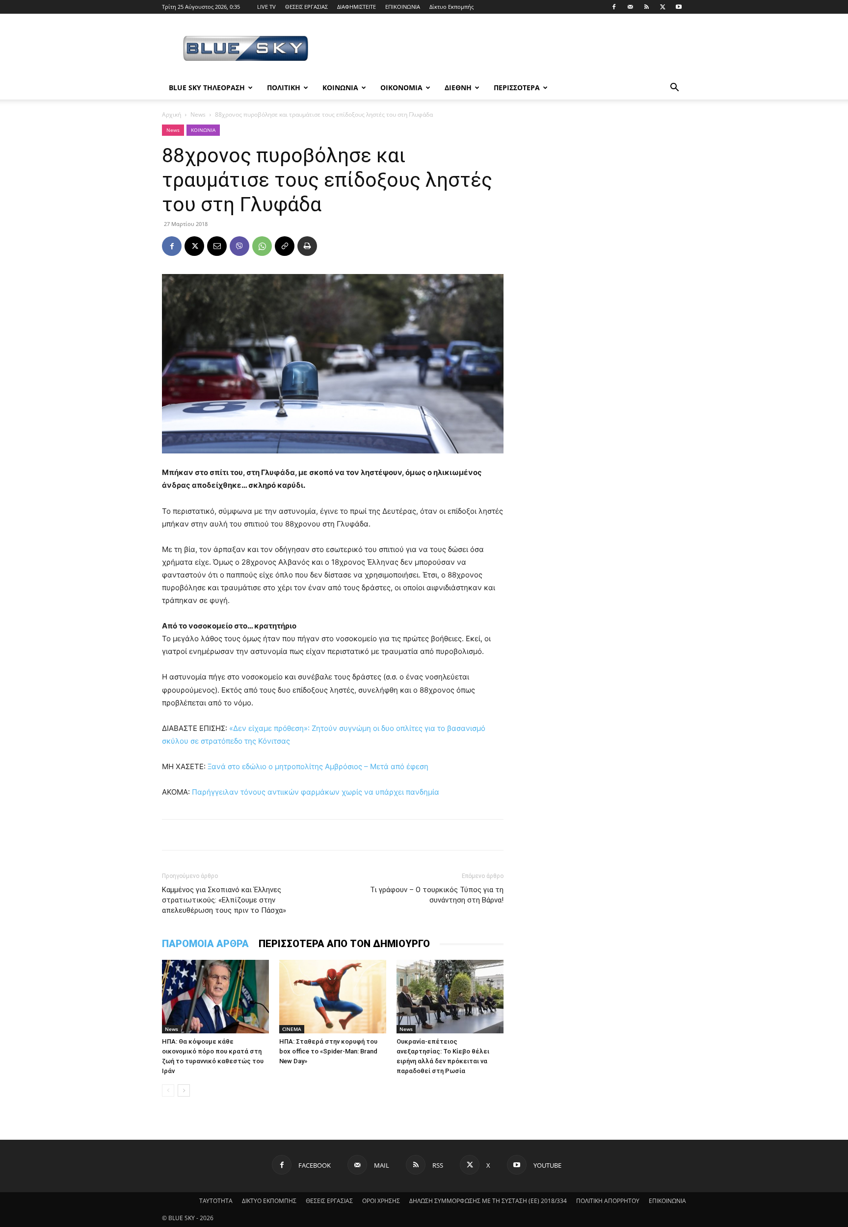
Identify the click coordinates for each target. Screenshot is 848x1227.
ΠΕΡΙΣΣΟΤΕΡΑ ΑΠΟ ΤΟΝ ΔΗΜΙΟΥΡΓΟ (344, 944)
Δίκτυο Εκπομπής (451, 6)
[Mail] (630, 7)
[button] (674, 88)
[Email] (217, 246)
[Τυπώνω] (307, 246)
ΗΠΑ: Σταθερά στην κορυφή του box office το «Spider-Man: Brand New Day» (328, 1051)
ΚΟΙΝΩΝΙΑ (340, 87)
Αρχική (171, 114)
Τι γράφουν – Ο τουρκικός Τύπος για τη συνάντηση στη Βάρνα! (437, 894)
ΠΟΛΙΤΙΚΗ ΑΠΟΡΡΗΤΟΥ (607, 1201)
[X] (662, 7)
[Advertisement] (507, 49)
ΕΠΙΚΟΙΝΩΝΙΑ (402, 6)
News (198, 114)
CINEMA (291, 1029)
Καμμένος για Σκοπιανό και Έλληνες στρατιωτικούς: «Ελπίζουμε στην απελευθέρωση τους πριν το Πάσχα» (224, 900)
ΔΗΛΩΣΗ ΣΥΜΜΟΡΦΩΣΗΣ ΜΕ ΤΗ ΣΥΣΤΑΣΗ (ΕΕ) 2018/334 (488, 1201)
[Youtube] (678, 7)
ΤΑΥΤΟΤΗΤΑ (216, 1201)
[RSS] (646, 7)
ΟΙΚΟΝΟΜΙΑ (401, 87)
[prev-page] (168, 1090)
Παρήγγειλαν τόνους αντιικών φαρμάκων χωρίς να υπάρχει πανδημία (315, 792)
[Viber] (239, 246)
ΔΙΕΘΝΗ (458, 87)
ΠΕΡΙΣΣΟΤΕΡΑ (517, 87)
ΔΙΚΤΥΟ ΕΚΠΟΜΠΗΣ (269, 1201)
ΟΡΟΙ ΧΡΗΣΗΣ (381, 1201)
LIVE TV (266, 6)
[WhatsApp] (262, 246)
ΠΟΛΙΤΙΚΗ (283, 87)
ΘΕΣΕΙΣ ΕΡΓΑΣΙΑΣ (306, 6)
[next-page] (184, 1090)
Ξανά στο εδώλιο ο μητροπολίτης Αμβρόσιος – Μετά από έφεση (318, 766)
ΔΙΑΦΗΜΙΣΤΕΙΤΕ (356, 6)
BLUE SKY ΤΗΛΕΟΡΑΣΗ (207, 87)
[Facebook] (614, 7)
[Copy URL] (284, 246)
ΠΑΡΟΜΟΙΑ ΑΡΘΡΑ (205, 944)
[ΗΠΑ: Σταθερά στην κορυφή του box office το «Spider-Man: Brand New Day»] (332, 996)
